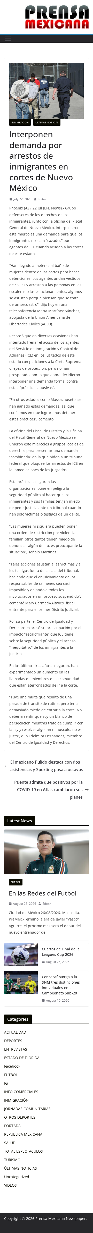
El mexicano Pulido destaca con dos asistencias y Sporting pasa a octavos (46, 765)
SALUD (10, 1142)
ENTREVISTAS (15, 1049)
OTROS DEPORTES (19, 1117)
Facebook (12, 1066)
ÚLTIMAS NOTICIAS (46, 122)
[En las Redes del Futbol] (46, 852)
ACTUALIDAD (15, 1032)
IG (6, 1083)
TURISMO (12, 1159)
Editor (42, 199)
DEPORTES (13, 1040)
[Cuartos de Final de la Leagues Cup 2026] (21, 955)
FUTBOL (15, 882)
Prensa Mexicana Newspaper (60, 1218)
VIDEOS (10, 1185)
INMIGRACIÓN (20, 122)
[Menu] (8, 39)
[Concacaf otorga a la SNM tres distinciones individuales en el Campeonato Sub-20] (21, 989)
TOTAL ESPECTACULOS (23, 1151)
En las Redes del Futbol (42, 893)
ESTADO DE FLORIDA (22, 1057)
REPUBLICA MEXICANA (23, 1134)
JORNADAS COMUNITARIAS (27, 1108)
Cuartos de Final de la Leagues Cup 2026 (61, 952)
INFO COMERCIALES (21, 1091)
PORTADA (12, 1125)
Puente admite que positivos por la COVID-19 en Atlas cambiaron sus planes (48, 789)
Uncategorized (16, 1176)
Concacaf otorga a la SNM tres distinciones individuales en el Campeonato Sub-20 (61, 984)
